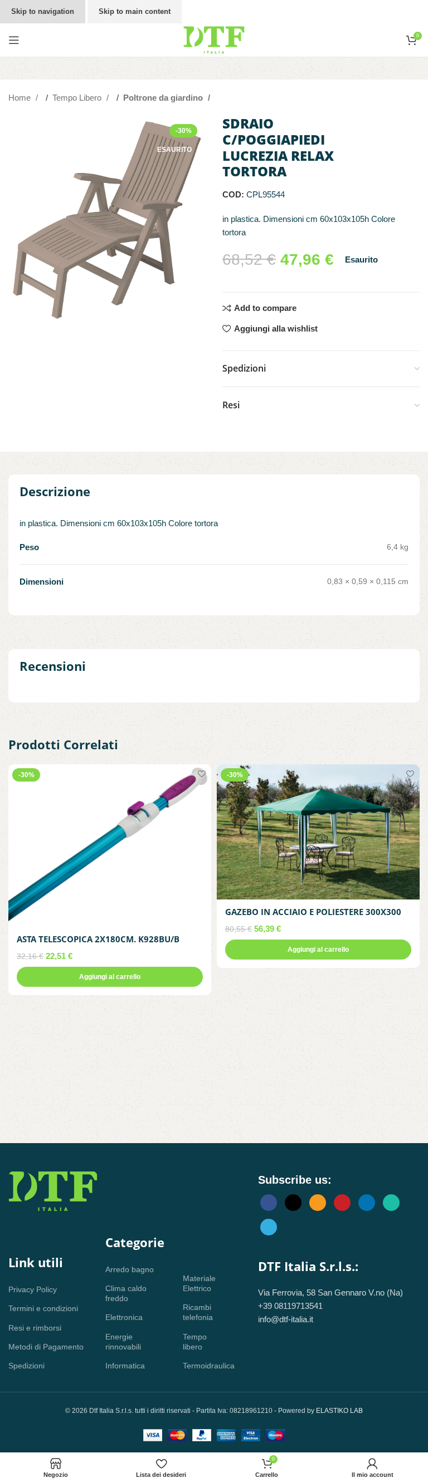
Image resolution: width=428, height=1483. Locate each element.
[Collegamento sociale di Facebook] (268, 1202)
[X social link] (293, 1202)
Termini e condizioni (43, 1308)
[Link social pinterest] (342, 1202)
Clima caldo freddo (126, 1293)
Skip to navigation (42, 11)
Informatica (125, 1365)
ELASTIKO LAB (339, 1411)
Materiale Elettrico (199, 1283)
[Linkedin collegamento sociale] (366, 1202)
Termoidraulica (204, 1365)
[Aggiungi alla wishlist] (201, 774)
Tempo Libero (78, 97)
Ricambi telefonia (198, 1312)
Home (20, 97)
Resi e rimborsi (34, 1327)
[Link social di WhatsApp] (391, 1202)
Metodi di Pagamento (46, 1346)
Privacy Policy (32, 1289)
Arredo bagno (129, 1269)
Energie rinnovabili (123, 1341)
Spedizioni (26, 1365)
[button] (110, 977)
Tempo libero (195, 1341)
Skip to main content (135, 11)
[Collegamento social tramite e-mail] (317, 1202)
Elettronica (124, 1317)
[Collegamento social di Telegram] (268, 1227)
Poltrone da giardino (164, 97)
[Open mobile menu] (14, 40)
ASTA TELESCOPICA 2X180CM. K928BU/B (98, 939)
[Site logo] (214, 39)
